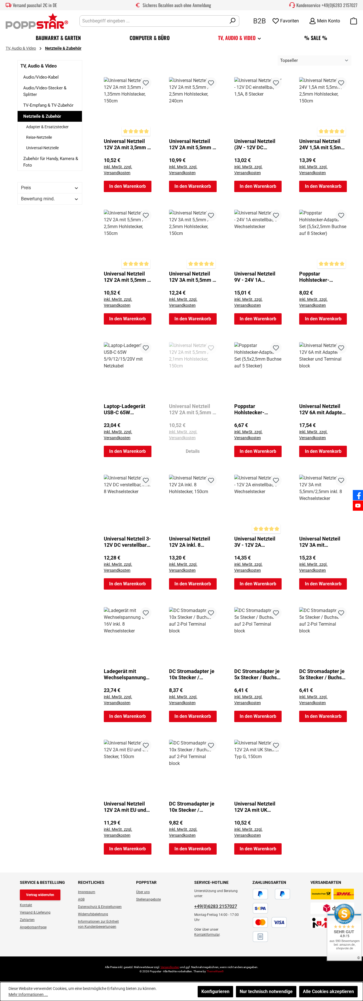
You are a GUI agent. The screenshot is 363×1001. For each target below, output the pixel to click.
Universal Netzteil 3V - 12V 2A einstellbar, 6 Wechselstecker (254, 542)
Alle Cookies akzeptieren (328, 991)
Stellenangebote (148, 899)
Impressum (86, 892)
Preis (26, 187)
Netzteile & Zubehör (42, 116)
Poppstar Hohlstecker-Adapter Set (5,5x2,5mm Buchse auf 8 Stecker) (321, 277)
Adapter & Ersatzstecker (47, 127)
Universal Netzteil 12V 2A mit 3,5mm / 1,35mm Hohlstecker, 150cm (126, 144)
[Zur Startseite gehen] (37, 21)
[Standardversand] (332, 894)
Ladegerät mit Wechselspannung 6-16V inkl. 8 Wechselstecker (125, 674)
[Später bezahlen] (282, 894)
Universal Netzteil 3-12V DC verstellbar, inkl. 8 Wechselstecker (127, 542)
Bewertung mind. (38, 198)
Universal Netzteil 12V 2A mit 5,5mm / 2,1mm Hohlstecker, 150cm (192, 409)
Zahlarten (27, 920)
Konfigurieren (215, 991)
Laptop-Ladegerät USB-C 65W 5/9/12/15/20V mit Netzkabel (125, 409)
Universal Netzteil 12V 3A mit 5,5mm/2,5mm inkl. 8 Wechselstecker (321, 542)
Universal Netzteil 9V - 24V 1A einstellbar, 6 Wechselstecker (254, 277)
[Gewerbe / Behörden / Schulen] (260, 20)
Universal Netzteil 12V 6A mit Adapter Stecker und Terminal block (321, 409)
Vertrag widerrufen (40, 895)
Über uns (143, 892)
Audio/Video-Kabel (41, 77)
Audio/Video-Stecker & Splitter (44, 91)
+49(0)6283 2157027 (339, 5)
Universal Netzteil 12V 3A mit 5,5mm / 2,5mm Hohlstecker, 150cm (192, 277)
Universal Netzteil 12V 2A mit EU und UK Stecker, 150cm (125, 807)
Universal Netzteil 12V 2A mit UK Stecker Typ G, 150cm (254, 807)
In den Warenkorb (127, 186)
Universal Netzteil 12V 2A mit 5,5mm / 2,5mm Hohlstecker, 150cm (127, 277)
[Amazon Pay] (271, 894)
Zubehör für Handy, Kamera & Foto (50, 162)
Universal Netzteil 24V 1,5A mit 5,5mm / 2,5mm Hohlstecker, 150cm (322, 144)
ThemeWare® (215, 971)
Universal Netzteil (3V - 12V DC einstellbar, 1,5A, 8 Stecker (255, 144)
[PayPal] (260, 894)
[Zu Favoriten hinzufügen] (145, 83)
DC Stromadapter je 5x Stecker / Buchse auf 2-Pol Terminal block (257, 674)
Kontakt (26, 905)
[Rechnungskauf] (260, 936)
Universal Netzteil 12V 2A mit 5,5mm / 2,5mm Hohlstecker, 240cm (192, 144)
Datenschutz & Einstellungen (100, 907)
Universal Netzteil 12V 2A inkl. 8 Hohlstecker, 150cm (192, 542)
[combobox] (152, 21)
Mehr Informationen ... (28, 994)
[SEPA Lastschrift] (260, 908)
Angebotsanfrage (33, 927)
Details (193, 451)
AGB (81, 899)
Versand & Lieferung (35, 912)
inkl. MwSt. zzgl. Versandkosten (118, 170)
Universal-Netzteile (42, 148)
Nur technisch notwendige (266, 991)
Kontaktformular (207, 935)
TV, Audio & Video (38, 66)
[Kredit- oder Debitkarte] (269, 922)
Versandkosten (170, 967)
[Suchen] (232, 21)
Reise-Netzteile (39, 137)
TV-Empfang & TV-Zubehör (48, 105)
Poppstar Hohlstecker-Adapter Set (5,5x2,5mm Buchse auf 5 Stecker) (256, 409)
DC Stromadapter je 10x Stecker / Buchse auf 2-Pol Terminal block (191, 674)
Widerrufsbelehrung (93, 914)
